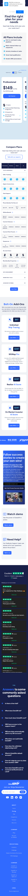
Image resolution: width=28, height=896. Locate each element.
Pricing (14, 811)
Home (14, 808)
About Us (14, 822)
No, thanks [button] (12, 11)
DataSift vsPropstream (14, 866)
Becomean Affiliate (14, 836)
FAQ (14, 814)
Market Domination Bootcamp (14, 853)
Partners (14, 820)
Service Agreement (14, 891)
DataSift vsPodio (14, 880)
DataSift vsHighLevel (14, 875)
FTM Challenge (14, 856)
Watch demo (8, 525)
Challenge (14, 850)
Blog (14, 832)
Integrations (14, 817)
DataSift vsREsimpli (14, 871)
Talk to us (7, 553)
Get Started (12, 96)
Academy (14, 847)
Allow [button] (19, 11)
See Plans (14, 289)
